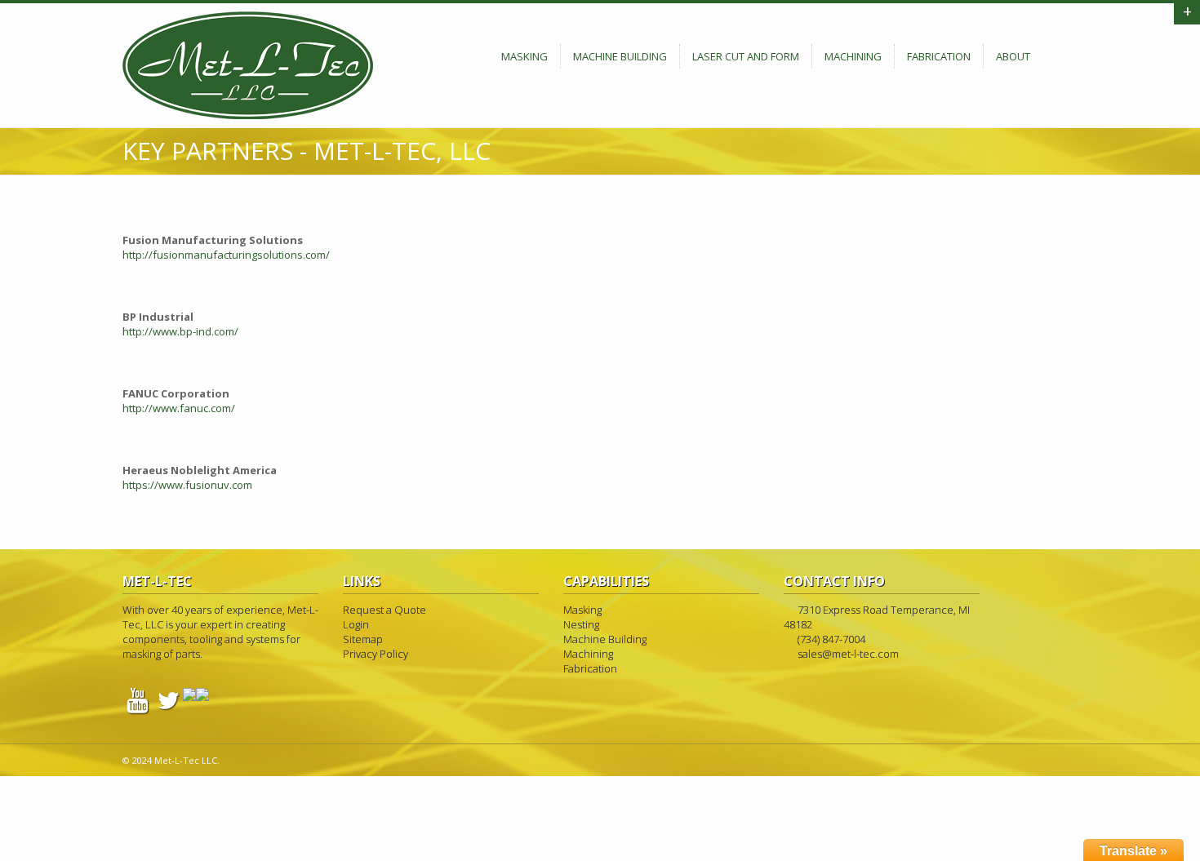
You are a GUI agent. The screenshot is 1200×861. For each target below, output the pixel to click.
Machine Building (620, 56)
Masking (524, 56)
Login (356, 624)
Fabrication (939, 56)
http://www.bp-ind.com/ (180, 331)
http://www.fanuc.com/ (178, 408)
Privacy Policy (375, 653)
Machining (853, 56)
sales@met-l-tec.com (848, 653)
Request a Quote (384, 609)
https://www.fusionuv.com (187, 484)
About (1013, 56)
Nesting (581, 624)
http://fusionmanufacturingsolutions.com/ (226, 254)
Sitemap (363, 639)
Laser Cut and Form (745, 56)
